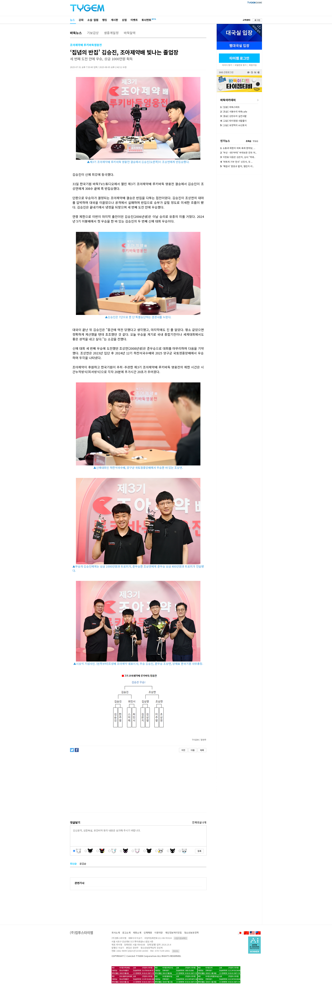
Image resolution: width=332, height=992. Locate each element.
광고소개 (126, 932)
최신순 (73, 863)
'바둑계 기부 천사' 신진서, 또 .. (236, 161)
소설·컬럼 (92, 20)
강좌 (81, 20)
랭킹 (104, 20)
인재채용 (148, 932)
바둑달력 (130, 32)
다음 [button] (193, 750)
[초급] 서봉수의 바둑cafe (233, 111)
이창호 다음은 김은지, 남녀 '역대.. (237, 157)
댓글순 (255, 140)
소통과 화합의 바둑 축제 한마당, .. (237, 148)
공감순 (83, 863)
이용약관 (158, 932)
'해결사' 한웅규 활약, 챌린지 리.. (237, 166)
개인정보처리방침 (173, 932)
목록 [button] (202, 750)
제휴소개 (137, 932)
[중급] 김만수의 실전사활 (233, 116)
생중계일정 (111, 32)
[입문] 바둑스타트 (230, 107)
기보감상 (93, 32)
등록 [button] (199, 850)
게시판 (114, 20)
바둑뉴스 (76, 32)
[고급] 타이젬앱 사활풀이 (233, 120)
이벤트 (134, 20)
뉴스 (72, 20)
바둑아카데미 (228, 100)
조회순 (248, 140)
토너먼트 (146, 20)
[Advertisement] (138, 782)
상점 (124, 20)
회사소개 (116, 932)
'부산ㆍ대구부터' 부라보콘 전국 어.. (238, 152)
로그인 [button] (257, 20)
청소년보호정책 (191, 932)
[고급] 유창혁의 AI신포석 (233, 125)
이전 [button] (183, 750)
